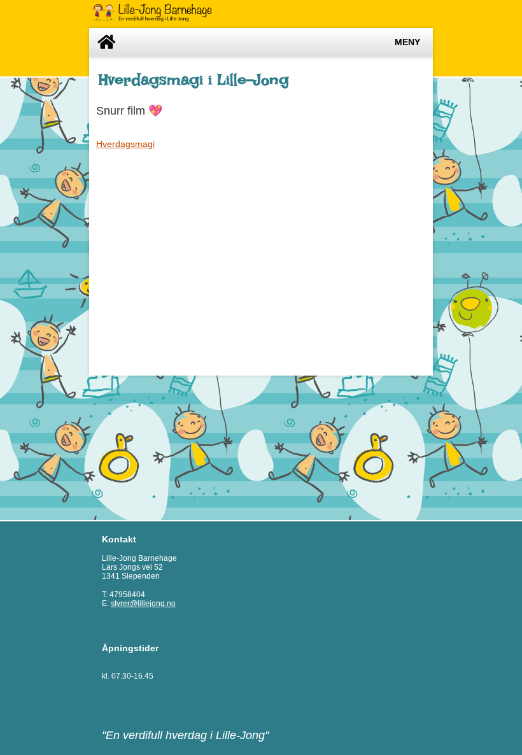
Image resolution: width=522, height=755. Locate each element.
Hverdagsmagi (125, 144)
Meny (407, 42)
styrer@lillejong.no (143, 603)
